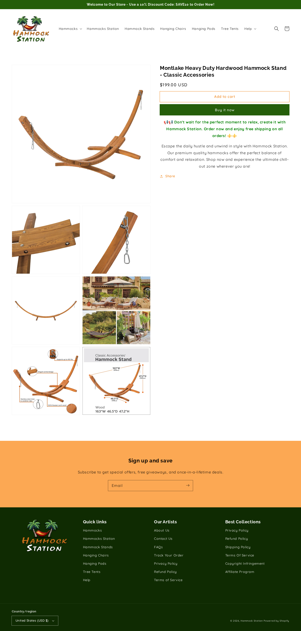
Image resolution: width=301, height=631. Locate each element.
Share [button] (170, 176)
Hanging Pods (95, 563)
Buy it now (224, 110)
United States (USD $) (32, 620)
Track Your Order (169, 555)
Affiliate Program (239, 572)
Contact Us (163, 538)
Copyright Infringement (245, 563)
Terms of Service (168, 580)
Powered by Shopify (276, 620)
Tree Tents (92, 572)
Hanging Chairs (96, 555)
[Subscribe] (187, 485)
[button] (276, 29)
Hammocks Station (99, 538)
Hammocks (92, 530)
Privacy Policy (165, 563)
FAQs (158, 547)
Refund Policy (165, 572)
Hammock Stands (98, 547)
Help (87, 580)
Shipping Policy (238, 547)
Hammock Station (252, 620)
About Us (162, 530)
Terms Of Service (239, 555)
